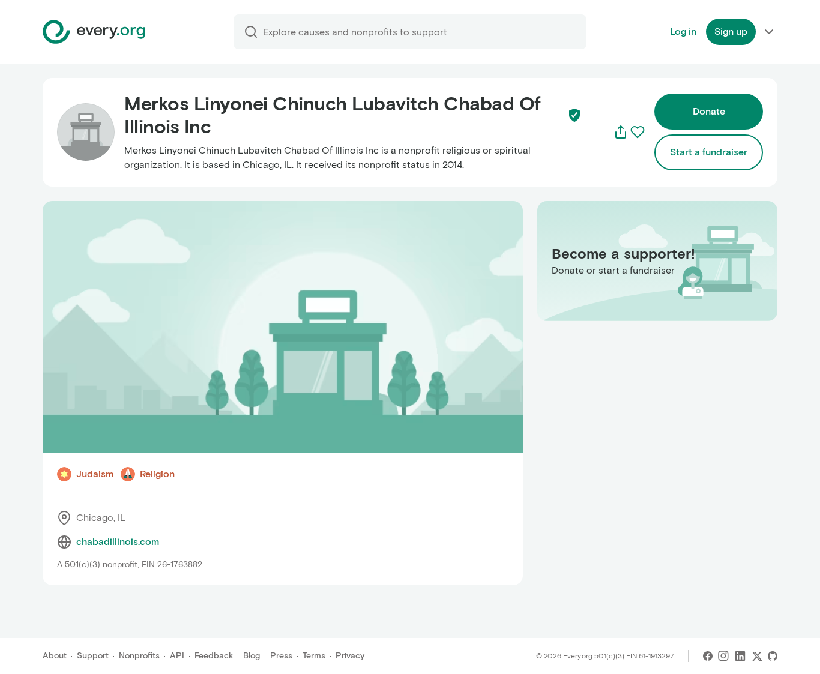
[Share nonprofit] (620, 132)
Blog (251, 656)
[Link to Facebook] (708, 656)
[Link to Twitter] (757, 656)
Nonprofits (139, 656)
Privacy (350, 656)
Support (93, 656)
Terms (314, 656)
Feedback (213, 656)
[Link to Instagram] (723, 656)
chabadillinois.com (117, 541)
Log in (683, 31)
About (55, 656)
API (177, 656)
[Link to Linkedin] (740, 656)
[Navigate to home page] (94, 32)
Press (281, 656)
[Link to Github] (772, 656)
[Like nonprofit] (637, 132)
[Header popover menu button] (769, 31)
